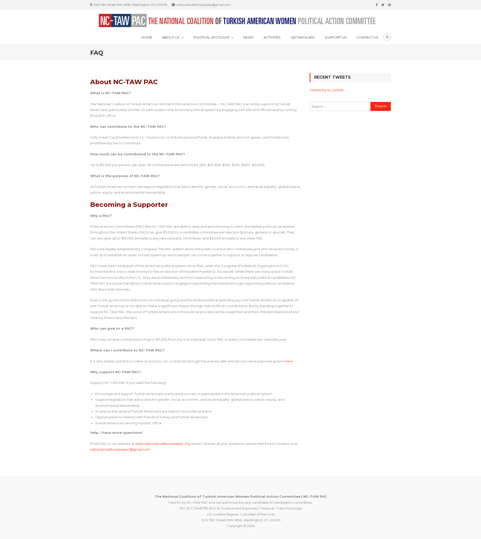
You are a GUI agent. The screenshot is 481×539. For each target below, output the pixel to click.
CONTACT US (367, 37)
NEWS (248, 37)
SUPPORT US (335, 37)
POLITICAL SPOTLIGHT (211, 37)
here (289, 361)
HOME (147, 37)
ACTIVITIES (272, 37)
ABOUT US (171, 37)
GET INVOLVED (303, 37)
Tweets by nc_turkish (326, 90)
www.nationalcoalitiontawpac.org (162, 444)
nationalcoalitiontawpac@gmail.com (120, 449)
